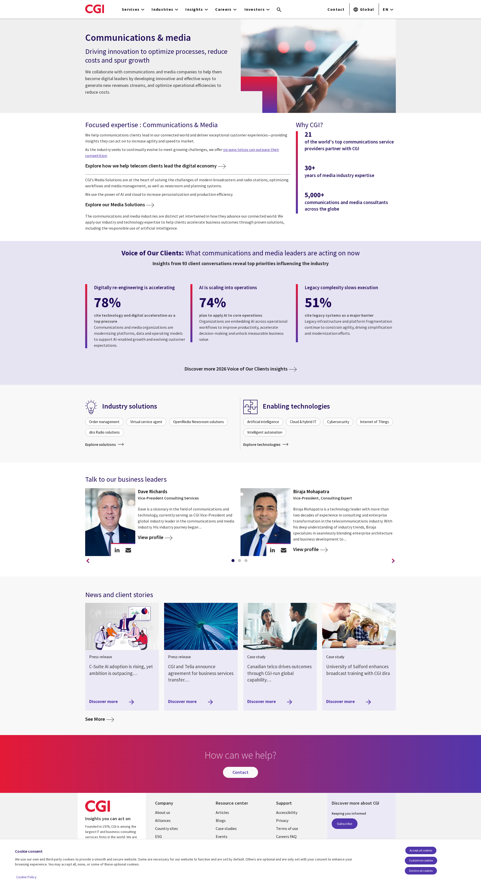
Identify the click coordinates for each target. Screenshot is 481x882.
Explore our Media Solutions (115, 205)
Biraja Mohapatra (311, 491)
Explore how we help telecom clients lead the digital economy (151, 166)
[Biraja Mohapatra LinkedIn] (272, 550)
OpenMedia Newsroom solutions (198, 421)
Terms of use (287, 828)
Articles (222, 812)
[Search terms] (279, 10)
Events (221, 836)
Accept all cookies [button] (421, 850)
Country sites (166, 828)
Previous (87, 561)
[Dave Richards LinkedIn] (117, 550)
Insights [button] (194, 9)
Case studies (226, 828)
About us (162, 812)
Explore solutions (100, 444)
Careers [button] (223, 9)
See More (99, 719)
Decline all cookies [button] (421, 870)
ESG (158, 836)
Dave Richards (152, 491)
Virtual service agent (146, 421)
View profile (150, 537)
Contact (336, 9)
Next (393, 561)
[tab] (233, 561)
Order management (104, 421)
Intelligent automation (264, 432)
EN (386, 9)
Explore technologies (262, 444)
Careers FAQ (286, 836)
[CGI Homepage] (94, 9)
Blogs (221, 820)
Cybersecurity (338, 421)
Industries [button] (162, 9)
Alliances (163, 820)
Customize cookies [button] (421, 860)
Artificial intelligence (263, 421)
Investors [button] (255, 9)
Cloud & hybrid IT (303, 421)
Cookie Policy (26, 877)
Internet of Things (374, 421)
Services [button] (131, 9)
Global (367, 9)
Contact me (128, 550)
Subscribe (344, 823)
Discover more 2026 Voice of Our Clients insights (236, 369)
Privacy (282, 820)
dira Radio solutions (104, 432)
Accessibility (286, 812)
